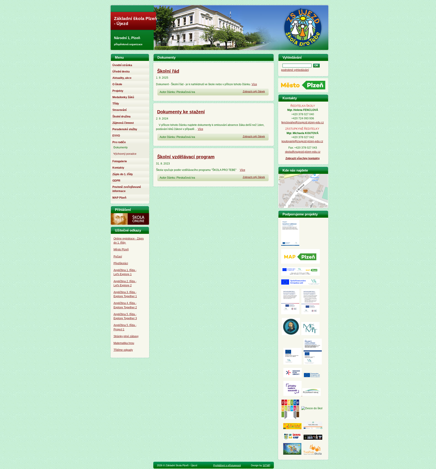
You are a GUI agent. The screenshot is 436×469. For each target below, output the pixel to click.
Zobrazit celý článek (254, 91)
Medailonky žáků (123, 97)
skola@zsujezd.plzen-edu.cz (302, 151)
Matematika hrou (124, 343)
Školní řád (168, 71)
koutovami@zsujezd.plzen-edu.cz (302, 141)
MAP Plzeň (119, 197)
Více (254, 84)
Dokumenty (121, 147)
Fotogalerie (119, 161)
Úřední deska (121, 71)
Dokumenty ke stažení (181, 111)
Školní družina (121, 116)
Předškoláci (121, 263)
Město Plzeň (121, 249)
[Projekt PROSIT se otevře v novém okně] (313, 428)
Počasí (118, 256)
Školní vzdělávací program (186, 156)
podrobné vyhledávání (295, 70)
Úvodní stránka (122, 65)
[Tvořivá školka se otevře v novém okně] (312, 453)
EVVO (116, 135)
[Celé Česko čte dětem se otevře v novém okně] (292, 453)
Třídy (115, 103)
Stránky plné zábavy (126, 336)
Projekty (117, 90)
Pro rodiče (119, 142)
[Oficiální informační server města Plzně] (303, 92)
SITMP (266, 465)
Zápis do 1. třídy (122, 174)
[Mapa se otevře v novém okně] (303, 206)
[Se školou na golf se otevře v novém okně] (292, 438)
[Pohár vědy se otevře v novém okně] (313, 438)
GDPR (116, 180)
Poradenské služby (124, 129)
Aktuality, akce (121, 78)
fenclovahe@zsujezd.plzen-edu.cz (302, 122)
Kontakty (118, 167)
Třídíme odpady (123, 350)
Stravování (119, 110)
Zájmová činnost (123, 123)
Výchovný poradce (125, 153)
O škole (117, 84)
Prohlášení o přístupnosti (227, 465)
